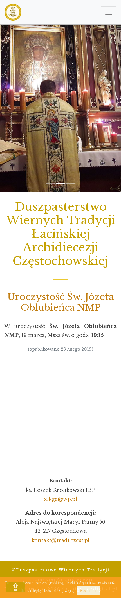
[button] (9, 107)
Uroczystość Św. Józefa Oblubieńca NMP (60, 302)
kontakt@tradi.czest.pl (60, 540)
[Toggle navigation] (108, 12)
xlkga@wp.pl (60, 499)
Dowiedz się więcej (59, 590)
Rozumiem (88, 590)
